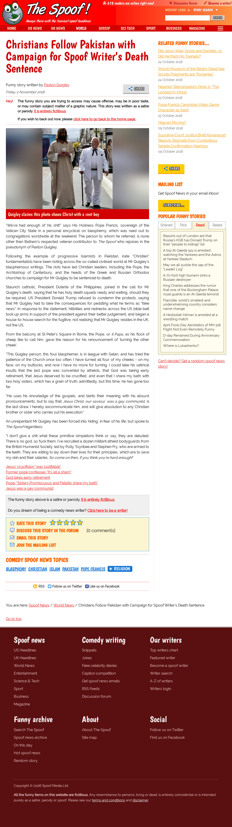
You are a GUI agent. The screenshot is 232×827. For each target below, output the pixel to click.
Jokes (87, 658)
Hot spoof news (27, 753)
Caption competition (99, 673)
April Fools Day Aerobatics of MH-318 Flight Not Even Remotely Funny (192, 327)
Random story (26, 760)
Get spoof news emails (101, 681)
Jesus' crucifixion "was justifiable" (33, 467)
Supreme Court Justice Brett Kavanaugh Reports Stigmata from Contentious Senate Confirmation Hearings (192, 140)
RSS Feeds (91, 689)
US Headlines (25, 650)
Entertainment (25, 673)
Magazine (22, 704)
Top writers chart (164, 650)
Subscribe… (173, 205)
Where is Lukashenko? (181, 346)
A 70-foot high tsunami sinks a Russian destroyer (186, 277)
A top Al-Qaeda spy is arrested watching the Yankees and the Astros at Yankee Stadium (192, 254)
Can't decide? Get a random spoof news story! (191, 364)
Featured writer (162, 658)
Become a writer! (220, 3)
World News (24, 665)
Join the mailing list (36, 545)
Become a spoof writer (169, 665)
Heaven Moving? (172, 122)
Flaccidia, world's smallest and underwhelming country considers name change (190, 304)
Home (11, 28)
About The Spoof (96, 730)
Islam (54, 569)
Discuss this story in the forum (47, 530)
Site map (89, 737)
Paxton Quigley (56, 85)
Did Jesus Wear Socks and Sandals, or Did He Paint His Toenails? (190, 54)
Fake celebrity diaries (99, 665)
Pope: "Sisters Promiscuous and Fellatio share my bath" (52, 483)
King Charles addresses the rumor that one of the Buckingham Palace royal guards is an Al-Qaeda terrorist (191, 290)
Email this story (32, 538)
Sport (18, 689)
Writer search (161, 673)
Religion (122, 568)
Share (139, 88)
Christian (37, 569)
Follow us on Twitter (67, 586)
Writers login (160, 689)
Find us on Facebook (167, 737)
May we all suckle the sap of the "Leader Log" (188, 267)
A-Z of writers (161, 681)
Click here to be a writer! (107, 510)
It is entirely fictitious (50, 111)
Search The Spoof (29, 730)
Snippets (89, 650)
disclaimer (140, 800)
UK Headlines (25, 658)
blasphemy (16, 569)
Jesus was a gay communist (29, 488)
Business (21, 696)
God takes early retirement (28, 477)
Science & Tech (26, 681)
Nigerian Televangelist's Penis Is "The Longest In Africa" (188, 89)
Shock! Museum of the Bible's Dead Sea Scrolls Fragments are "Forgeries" (191, 71)
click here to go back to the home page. (104, 119)
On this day (23, 745)
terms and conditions (108, 800)
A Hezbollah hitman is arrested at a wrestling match (190, 317)
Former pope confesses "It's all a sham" (38, 472)
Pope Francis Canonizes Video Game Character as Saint (188, 107)
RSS (41, 586)
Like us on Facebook (104, 586)
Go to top (14, 619)
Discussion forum (185, 3)
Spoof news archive (30, 737)
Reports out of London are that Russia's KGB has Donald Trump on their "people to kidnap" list (190, 240)
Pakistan (70, 569)
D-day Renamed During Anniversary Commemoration (191, 337)
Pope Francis (93, 569)
